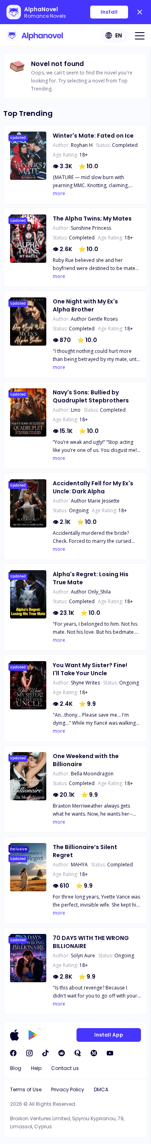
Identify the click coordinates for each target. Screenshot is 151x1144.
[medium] (94, 1053)
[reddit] (61, 1053)
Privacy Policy (67, 1089)
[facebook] (13, 1053)
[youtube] (110, 1053)
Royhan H (82, 145)
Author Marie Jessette (95, 500)
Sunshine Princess (91, 228)
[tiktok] (45, 1053)
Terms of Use (25, 1089)
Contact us (65, 1068)
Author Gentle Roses (94, 318)
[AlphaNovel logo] (34, 35)
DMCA (101, 1089)
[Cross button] (140, 12)
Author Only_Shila (91, 591)
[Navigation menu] (140, 35)
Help (36, 1068)
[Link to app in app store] (14, 1035)
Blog (15, 1068)
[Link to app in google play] (33, 1035)
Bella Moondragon (92, 773)
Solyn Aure (83, 955)
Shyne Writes (85, 682)
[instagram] (29, 1053)
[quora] (77, 1053)
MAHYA (79, 864)
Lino (76, 409)
